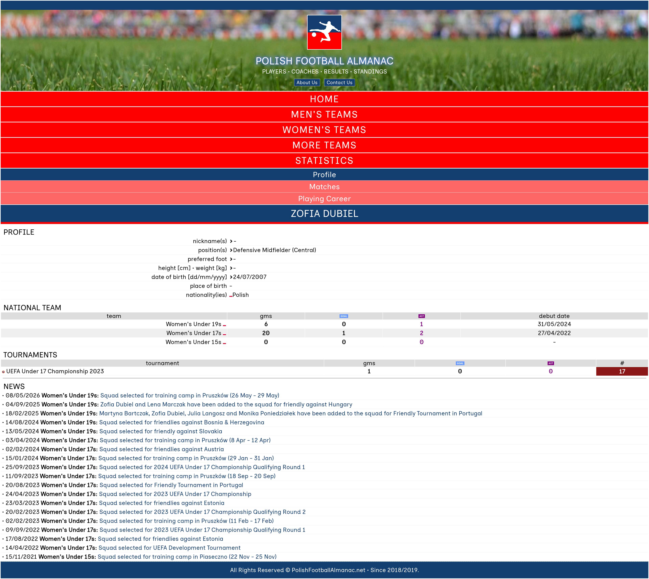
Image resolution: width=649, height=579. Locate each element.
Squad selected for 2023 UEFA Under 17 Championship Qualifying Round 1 (203, 529)
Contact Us (340, 82)
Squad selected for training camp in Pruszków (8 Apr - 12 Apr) (185, 440)
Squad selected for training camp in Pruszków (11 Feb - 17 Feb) (186, 520)
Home (324, 99)
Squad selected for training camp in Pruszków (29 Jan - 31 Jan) (186, 458)
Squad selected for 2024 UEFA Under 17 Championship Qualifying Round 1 (202, 467)
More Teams (324, 145)
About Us (307, 82)
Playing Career (324, 198)
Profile (324, 174)
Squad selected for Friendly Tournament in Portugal (171, 485)
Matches (324, 186)
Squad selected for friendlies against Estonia (161, 502)
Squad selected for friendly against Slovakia (160, 431)
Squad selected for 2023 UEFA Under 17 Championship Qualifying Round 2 (202, 511)
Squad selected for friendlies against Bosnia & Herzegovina (181, 422)
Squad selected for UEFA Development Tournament (170, 547)
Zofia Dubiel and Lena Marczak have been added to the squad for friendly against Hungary (226, 404)
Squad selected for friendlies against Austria (161, 449)
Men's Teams (324, 114)
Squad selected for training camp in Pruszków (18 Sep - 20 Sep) (187, 476)
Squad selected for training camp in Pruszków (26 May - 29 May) (189, 395)
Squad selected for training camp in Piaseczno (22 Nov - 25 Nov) (187, 556)
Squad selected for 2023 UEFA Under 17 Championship (175, 494)
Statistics (324, 160)
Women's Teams (324, 129)
